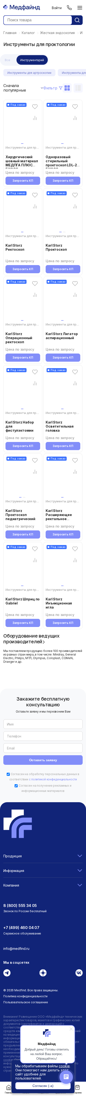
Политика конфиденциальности (25, 996)
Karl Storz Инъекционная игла (59, 603)
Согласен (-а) (42, 1086)
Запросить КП (22, 180)
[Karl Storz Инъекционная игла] (63, 566)
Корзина (77, 1092)
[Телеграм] (7, 972)
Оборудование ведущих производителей (31, 638)
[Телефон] (69, 8)
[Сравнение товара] (34, 118)
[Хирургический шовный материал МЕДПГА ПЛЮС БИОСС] (22, 124)
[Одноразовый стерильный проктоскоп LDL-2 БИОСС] (63, 124)
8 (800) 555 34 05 (20, 905)
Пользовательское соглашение (25, 1002)
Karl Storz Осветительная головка (60, 426)
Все (7, 60)
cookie (64, 1066)
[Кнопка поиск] (77, 20)
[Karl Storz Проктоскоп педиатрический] (22, 478)
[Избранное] (34, 106)
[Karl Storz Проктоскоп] (63, 212)
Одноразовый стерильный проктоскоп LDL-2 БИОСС (61, 163)
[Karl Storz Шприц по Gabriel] (22, 566)
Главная (8, 1092)
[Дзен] (43, 972)
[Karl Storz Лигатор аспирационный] (63, 301)
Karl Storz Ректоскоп (14, 247)
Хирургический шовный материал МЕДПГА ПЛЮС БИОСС (21, 163)
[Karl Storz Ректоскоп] (22, 212)
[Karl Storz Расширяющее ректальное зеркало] (63, 478)
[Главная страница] (21, 8)
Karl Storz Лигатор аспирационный (62, 336)
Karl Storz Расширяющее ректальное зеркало (59, 517)
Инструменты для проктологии (28, 147)
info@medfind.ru (16, 948)
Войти (57, 8)
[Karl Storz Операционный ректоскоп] (22, 301)
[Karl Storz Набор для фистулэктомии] (22, 389)
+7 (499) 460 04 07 (21, 927)
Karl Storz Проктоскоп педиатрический (20, 515)
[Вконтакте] (79, 972)
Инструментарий (32, 60)
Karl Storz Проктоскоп (56, 247)
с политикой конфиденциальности (53, 779)
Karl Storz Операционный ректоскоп (18, 338)
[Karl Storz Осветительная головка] (63, 389)
